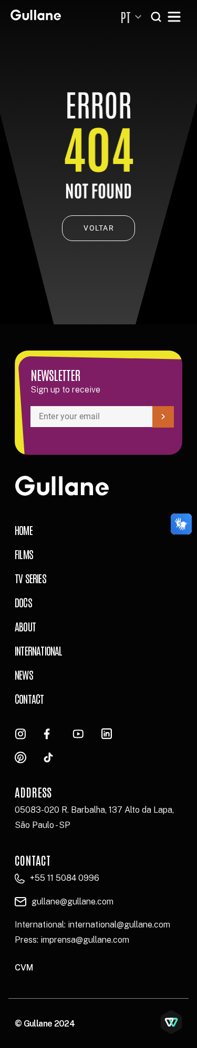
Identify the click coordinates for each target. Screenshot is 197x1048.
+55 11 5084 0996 (64, 878)
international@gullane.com (119, 925)
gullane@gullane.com (72, 902)
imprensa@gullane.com (84, 940)
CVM (24, 968)
